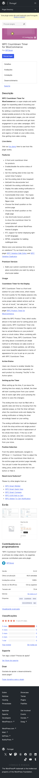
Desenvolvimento (11, 80)
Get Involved (26, 710)
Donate (24, 718)
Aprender (5, 710)
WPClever (9, 50)
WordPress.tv (8, 722)
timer (34, 598)
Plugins (23, 700)
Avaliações (8, 70)
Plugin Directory (7, 9)
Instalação (8, 75)
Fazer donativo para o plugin (13, 679)
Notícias (5, 696)
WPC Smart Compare (13, 492)
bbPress (6, 736)
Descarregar (8, 56)
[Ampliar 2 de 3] (34, 511)
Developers (6, 718)
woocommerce (27, 603)
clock (21, 598)
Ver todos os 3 (32, 594)
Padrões (24, 704)
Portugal (10, 749)
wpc (34, 603)
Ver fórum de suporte (10, 660)
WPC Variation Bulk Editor (17, 253)
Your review (6, 645)
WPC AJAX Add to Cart (14, 495)
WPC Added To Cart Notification (18, 499)
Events (23, 714)
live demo (12, 146)
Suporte (7, 86)
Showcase (25, 692)
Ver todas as (32, 645)
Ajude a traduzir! (19, 17)
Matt (5, 732)
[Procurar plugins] (24, 24)
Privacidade (6, 704)
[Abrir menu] (35, 3)
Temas (23, 696)
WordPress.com (9, 728)
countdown (27, 598)
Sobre (4, 692)
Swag (24, 722)
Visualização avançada (11, 609)
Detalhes (7, 64)
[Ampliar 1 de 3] (16, 511)
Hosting (5, 700)
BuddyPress (7, 740)
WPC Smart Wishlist (12, 486)
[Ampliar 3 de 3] (34, 522)
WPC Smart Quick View (14, 489)
